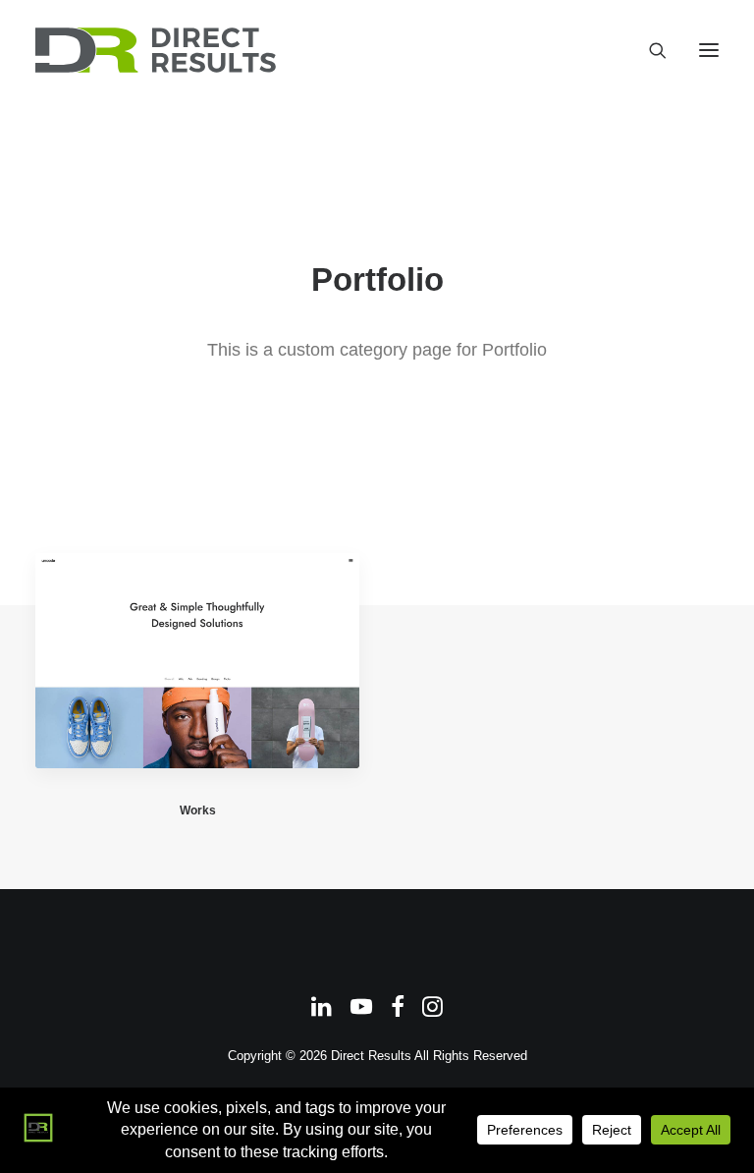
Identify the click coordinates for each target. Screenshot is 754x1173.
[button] (709, 50)
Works (198, 810)
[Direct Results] (157, 50)
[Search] (649, 50)
